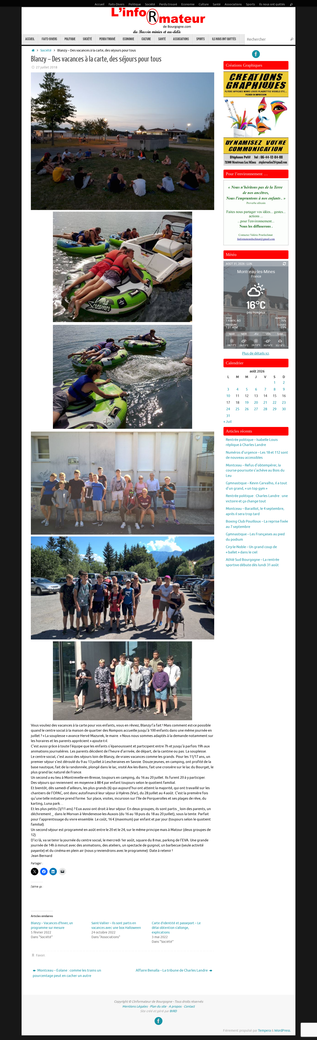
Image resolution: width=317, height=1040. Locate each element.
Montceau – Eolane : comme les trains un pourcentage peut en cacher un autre (67, 973)
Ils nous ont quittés (272, 4)
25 (237, 409)
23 (284, 402)
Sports (250, 4)
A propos (175, 1006)
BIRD (173, 1011)
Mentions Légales (135, 1006)
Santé (216, 4)
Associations (233, 4)
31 (228, 416)
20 (256, 402)
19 (247, 402)
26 (247, 409)
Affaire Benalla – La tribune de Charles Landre (172, 970)
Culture (204, 4)
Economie (187, 4)
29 (274, 409)
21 (265, 402)
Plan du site (158, 1006)
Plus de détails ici (255, 353)
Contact (189, 1006)
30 (284, 409)
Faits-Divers (116, 4)
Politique (135, 4)
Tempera (264, 1031)
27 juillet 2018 (46, 67)
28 (265, 409)
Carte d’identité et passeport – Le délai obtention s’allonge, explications (176, 927)
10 (228, 396)
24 (228, 409)
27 (256, 409)
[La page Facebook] (256, 54)
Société (150, 4)
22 (274, 402)
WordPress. (282, 1031)
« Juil (227, 422)
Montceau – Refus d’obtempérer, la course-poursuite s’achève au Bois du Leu (255, 470)
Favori (40, 955)
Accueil (99, 4)
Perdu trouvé (168, 4)
